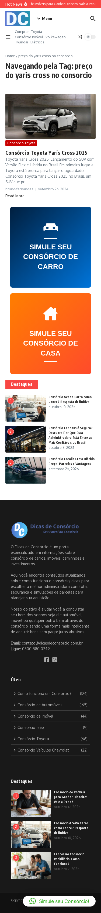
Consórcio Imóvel (29, 37)
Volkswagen (56, 37)
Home (10, 56)
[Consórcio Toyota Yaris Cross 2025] (50, 116)
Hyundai (21, 42)
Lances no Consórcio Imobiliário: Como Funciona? (69, 859)
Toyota (36, 31)
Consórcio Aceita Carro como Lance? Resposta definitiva (71, 828)
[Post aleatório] (80, 37)
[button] (59, 901)
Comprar (22, 31)
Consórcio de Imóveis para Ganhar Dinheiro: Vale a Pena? (70, 797)
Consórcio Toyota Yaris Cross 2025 (46, 152)
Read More (15, 196)
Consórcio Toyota (21, 143)
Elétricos (37, 42)
